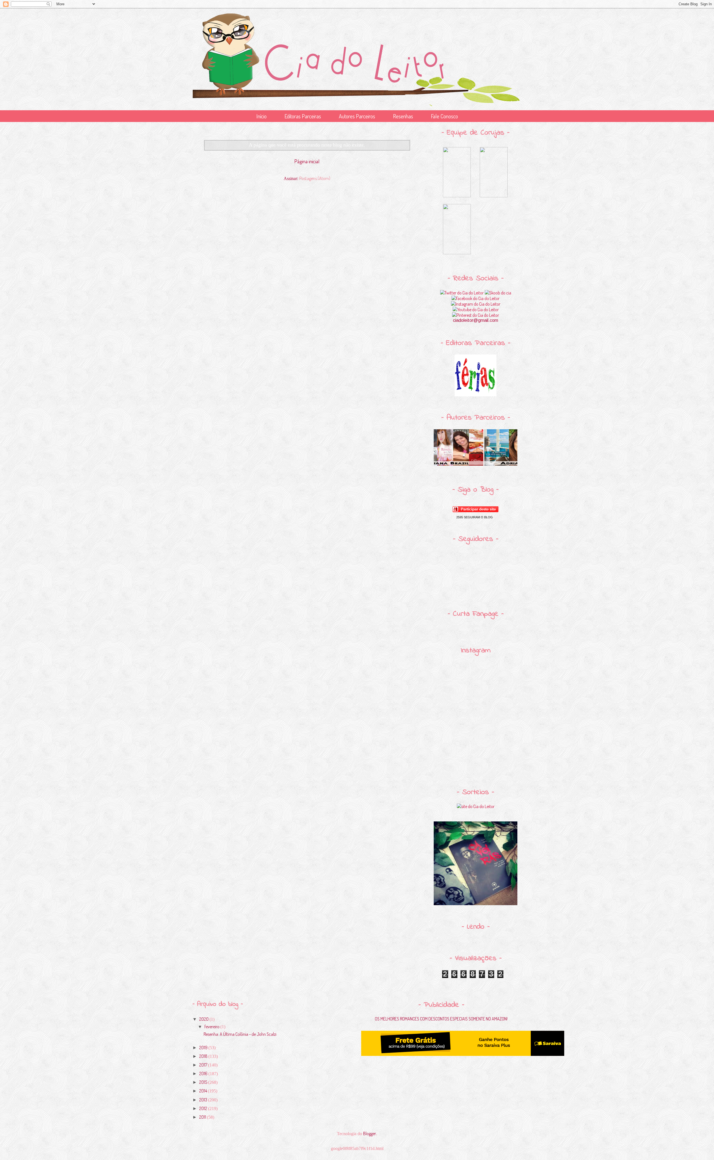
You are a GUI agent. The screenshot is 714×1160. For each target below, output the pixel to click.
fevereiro (212, 1026)
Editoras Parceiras (302, 116)
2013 (203, 1100)
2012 (203, 1108)
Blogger (369, 1133)
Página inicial (306, 161)
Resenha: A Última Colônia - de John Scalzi (240, 1034)
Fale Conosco (444, 116)
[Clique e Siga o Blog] (475, 510)
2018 (203, 1056)
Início (261, 116)
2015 (203, 1082)
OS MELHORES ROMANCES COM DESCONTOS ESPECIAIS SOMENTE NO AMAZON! (441, 1019)
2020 (204, 1019)
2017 (203, 1065)
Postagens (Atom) (314, 178)
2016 (203, 1073)
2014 (203, 1091)
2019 (203, 1047)
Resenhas (403, 116)
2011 (203, 1117)
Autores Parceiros (357, 116)
